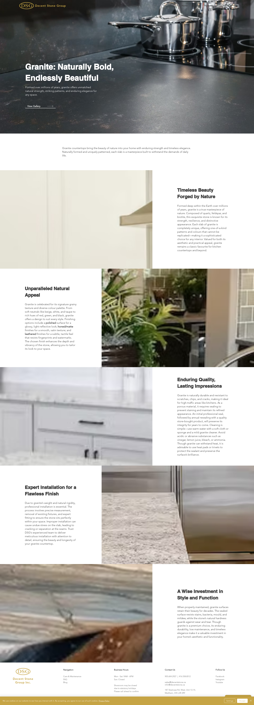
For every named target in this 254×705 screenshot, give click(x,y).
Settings (229, 701)
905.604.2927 (170, 676)
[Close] (250, 701)
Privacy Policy (104, 701)
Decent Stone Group (50, 6)
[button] (208, 6)
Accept (242, 701)
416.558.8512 (185, 676)
